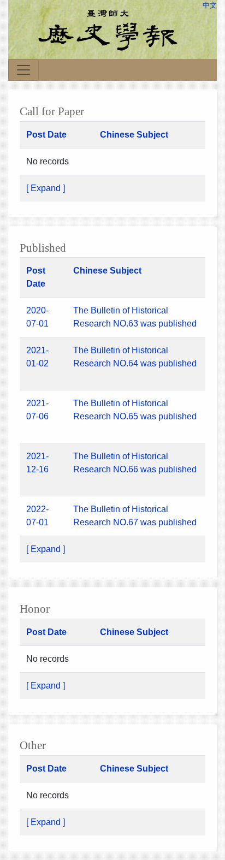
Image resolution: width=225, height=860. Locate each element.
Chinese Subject (134, 134)
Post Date (46, 134)
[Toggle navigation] (23, 70)
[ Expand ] (45, 188)
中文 (210, 5)
